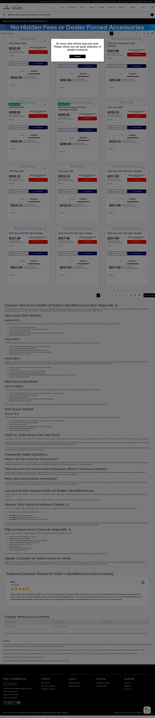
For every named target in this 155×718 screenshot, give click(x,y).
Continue (77, 56)
